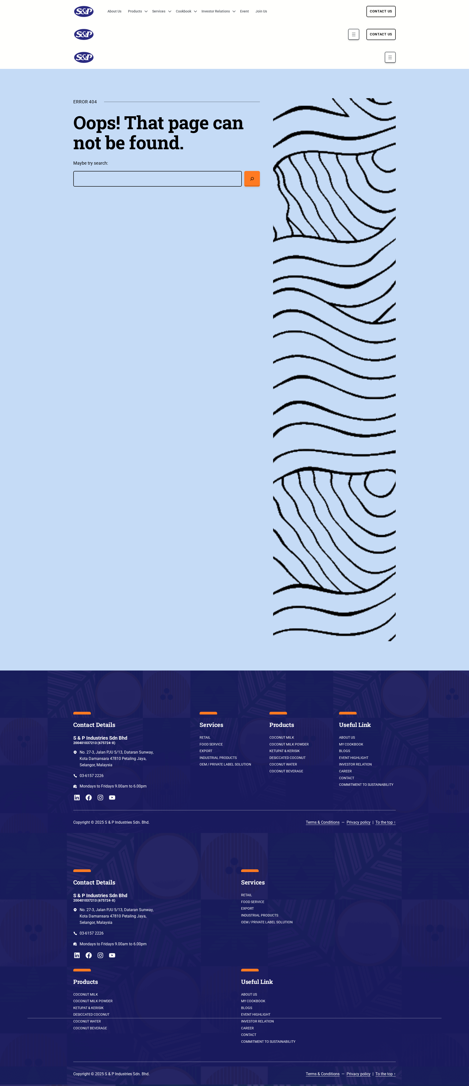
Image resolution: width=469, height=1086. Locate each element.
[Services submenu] (168, 11)
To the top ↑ (385, 822)
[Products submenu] (144, 11)
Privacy (353, 822)
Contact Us (381, 11)
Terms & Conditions (323, 822)
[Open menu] (353, 34)
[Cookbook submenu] (193, 11)
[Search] (252, 179)
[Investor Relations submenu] (232, 11)
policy (365, 822)
